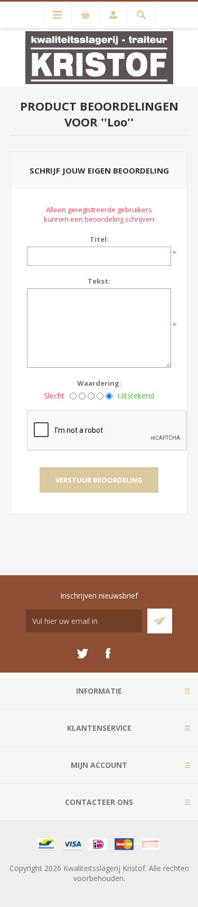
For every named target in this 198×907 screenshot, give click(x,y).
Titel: (99, 239)
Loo (117, 122)
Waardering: (99, 383)
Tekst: (99, 281)
